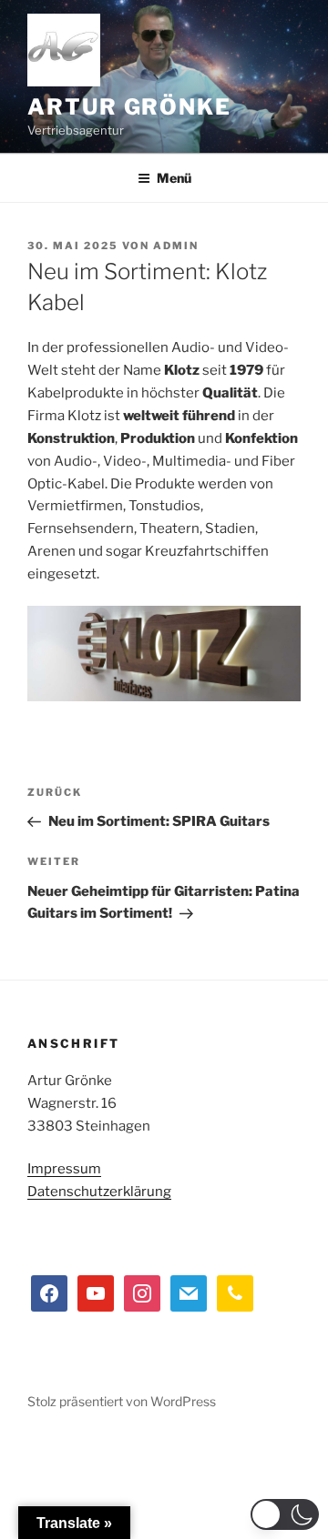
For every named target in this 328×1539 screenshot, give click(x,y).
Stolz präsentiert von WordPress (121, 1401)
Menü (174, 178)
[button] (285, 1514)
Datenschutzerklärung (99, 1191)
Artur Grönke (129, 107)
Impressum (64, 1169)
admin (176, 245)
